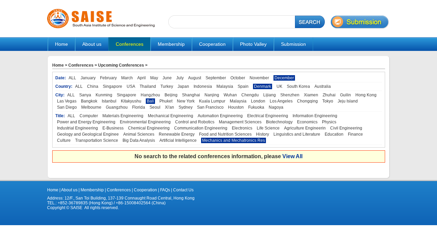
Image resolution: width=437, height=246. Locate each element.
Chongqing (307, 101)
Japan (183, 86)
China (92, 86)
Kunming (104, 95)
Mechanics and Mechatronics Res (233, 140)
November (259, 78)
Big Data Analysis (139, 140)
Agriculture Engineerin (305, 128)
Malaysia (224, 86)
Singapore (112, 86)
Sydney (186, 107)
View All (292, 156)
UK (279, 86)
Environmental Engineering (145, 122)
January (88, 78)
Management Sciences (240, 122)
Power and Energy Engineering (86, 122)
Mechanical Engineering (170, 115)
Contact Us (183, 190)
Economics (307, 122)
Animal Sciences (138, 134)
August (194, 78)
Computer (89, 115)
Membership (92, 190)
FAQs (165, 190)
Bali (150, 101)
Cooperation (145, 190)
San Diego (67, 107)
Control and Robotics (194, 122)
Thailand (148, 86)
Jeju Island (348, 101)
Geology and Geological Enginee (88, 134)
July (180, 78)
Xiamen (311, 95)
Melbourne (91, 107)
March (127, 78)
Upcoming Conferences (121, 65)
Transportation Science (96, 140)
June (167, 78)
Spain (243, 86)
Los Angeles (281, 101)
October (237, 78)
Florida (138, 107)
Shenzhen (289, 95)
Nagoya (276, 107)
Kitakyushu (131, 101)
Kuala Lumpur (212, 101)
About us (69, 190)
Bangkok (89, 101)
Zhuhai (329, 95)
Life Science (268, 128)
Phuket (165, 101)
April (141, 78)
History (262, 134)
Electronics (242, 128)
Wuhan (230, 95)
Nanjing (212, 95)
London (258, 101)
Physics (329, 122)
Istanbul (109, 101)
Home (61, 44)
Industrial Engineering (77, 128)
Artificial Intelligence (178, 140)
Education (334, 134)
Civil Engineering (346, 128)
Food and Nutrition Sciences (225, 134)
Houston (236, 107)
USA (131, 86)
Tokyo (327, 101)
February (108, 78)
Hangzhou (150, 95)
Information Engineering (315, 115)
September (216, 78)
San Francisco (210, 107)
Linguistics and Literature (296, 134)
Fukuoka (256, 107)
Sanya (85, 95)
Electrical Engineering (267, 115)
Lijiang (269, 95)
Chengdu (250, 95)
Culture (64, 140)
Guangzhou (117, 107)
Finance (355, 134)
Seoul (155, 107)
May (154, 78)
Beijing (171, 95)
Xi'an (169, 107)
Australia (322, 86)
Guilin (345, 95)
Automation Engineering (220, 115)
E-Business (113, 128)
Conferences (81, 65)
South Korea (298, 86)
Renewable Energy (177, 134)
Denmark (262, 86)
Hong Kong (366, 95)
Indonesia (203, 86)
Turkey (166, 86)
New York (186, 101)
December (284, 78)
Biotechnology (279, 122)
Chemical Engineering (149, 128)
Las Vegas (66, 101)
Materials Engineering (122, 115)
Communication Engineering (200, 128)
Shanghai (191, 95)
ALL (72, 78)
